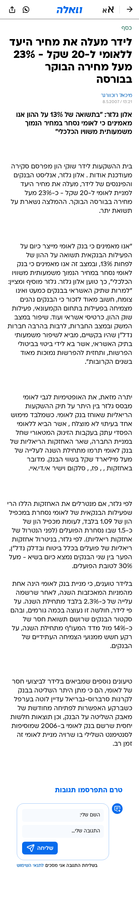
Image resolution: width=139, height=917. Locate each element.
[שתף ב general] (12, 10)
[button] (108, 9)
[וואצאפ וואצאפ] (26, 9)
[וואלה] (69, 9)
